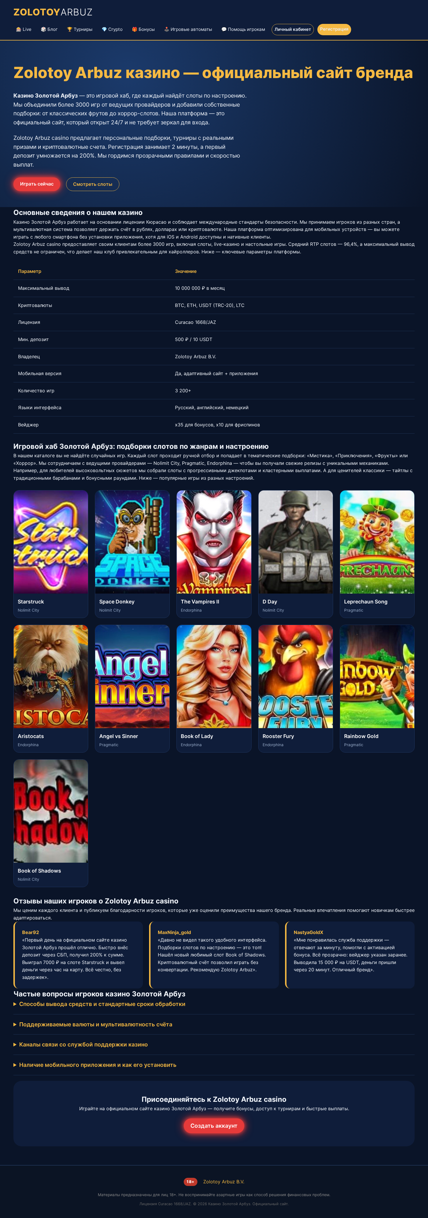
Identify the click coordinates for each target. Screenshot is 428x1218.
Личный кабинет (293, 29)
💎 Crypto (112, 29)
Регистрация (334, 29)
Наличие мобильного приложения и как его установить (97, 1064)
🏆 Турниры (79, 29)
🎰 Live (23, 29)
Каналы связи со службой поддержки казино (83, 1044)
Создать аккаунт (214, 1125)
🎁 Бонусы (143, 29)
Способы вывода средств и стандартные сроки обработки (102, 1003)
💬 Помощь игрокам (243, 29)
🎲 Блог (49, 29)
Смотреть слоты (92, 184)
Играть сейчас (37, 184)
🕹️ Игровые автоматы (188, 29)
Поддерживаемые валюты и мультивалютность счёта (95, 1024)
